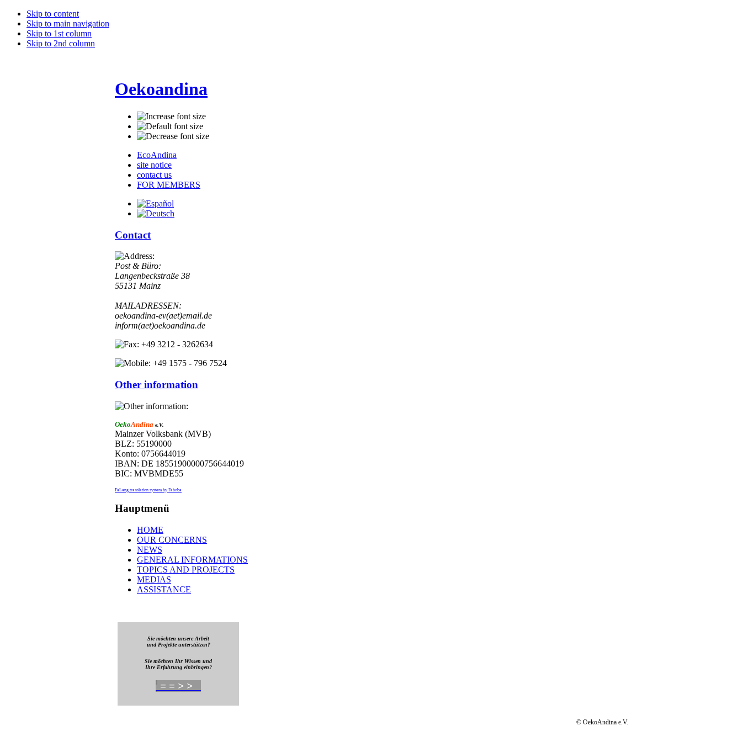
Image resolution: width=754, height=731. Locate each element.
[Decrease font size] (173, 136)
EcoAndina (157, 155)
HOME (150, 529)
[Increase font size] (171, 116)
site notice (154, 164)
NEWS (149, 549)
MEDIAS (154, 579)
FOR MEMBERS (168, 184)
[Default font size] (170, 126)
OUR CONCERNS (172, 539)
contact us (154, 174)
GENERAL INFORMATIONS (192, 559)
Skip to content (52, 13)
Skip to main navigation (67, 23)
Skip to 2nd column (60, 43)
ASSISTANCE (164, 589)
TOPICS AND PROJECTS (186, 569)
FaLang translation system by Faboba (148, 490)
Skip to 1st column (59, 33)
